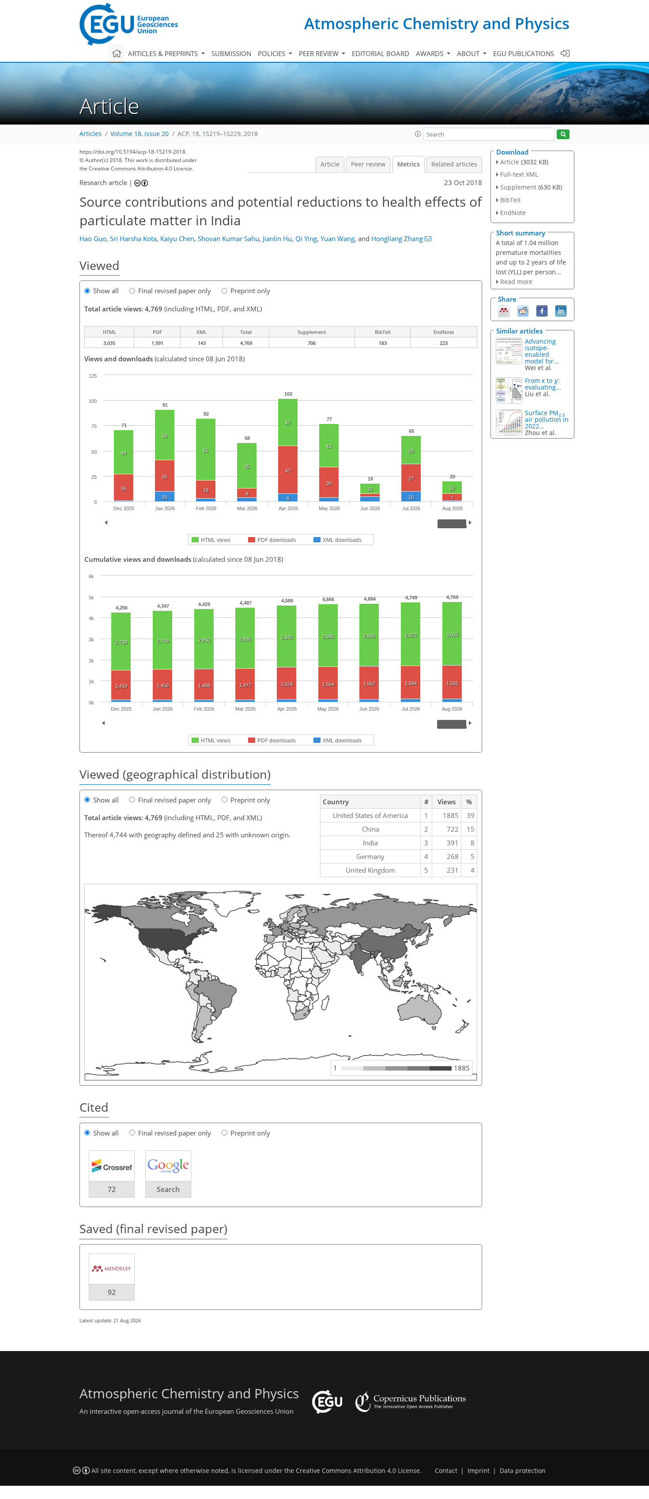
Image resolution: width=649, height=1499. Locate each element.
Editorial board (380, 53)
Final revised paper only (174, 290)
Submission (231, 53)
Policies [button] (272, 53)
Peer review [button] (319, 53)
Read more (516, 281)
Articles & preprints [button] (164, 53)
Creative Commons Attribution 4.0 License (358, 1471)
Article (330, 164)
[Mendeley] (504, 310)
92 (112, 1292)
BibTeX (510, 200)
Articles (90, 134)
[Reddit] (523, 310)
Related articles (454, 164)
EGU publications (523, 53)
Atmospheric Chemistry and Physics (437, 23)
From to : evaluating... (543, 383)
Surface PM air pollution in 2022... (547, 419)
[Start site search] (563, 134)
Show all (106, 290)
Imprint (479, 1471)
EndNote (513, 212)
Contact (446, 1471)
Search (168, 1189)
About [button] (469, 53)
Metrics (408, 164)
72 (112, 1189)
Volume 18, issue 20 (139, 134)
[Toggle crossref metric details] (111, 1165)
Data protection (523, 1471)
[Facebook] (542, 310)
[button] (418, 134)
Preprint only (250, 290)
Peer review (368, 164)
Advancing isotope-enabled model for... (542, 351)
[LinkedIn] (561, 310)
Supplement (518, 187)
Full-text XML (519, 174)
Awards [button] (430, 53)
